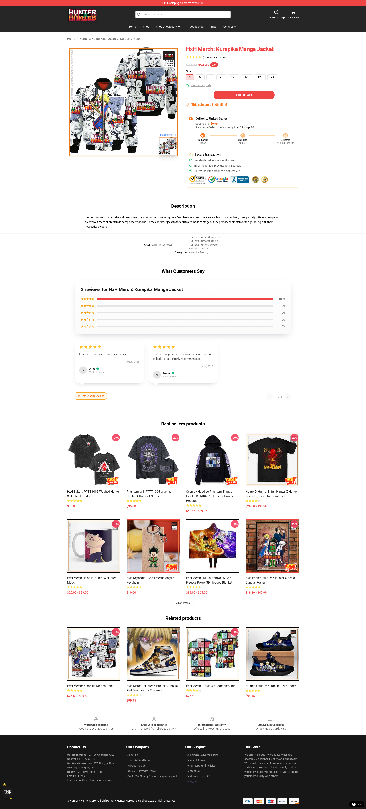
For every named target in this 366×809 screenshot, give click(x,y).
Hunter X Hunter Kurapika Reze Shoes (271, 686)
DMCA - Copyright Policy (141, 770)
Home (71, 39)
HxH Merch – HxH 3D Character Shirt (211, 686)
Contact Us (193, 770)
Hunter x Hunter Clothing (203, 240)
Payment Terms (195, 760)
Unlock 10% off (7, 792)
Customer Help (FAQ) (198, 776)
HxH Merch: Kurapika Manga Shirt (90, 686)
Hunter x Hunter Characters (97, 39)
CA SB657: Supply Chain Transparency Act (152, 776)
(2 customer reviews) (215, 57)
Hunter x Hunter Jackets (203, 244)
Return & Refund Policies (200, 765)
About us (132, 754)
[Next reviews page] (287, 396)
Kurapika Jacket (198, 248)
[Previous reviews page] (269, 396)
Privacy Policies (136, 765)
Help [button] (359, 804)
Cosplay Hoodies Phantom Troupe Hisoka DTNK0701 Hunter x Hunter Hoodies (209, 496)
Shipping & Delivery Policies (202, 754)
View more (183, 602)
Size (188, 71)
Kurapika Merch (130, 39)
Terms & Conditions (138, 760)
